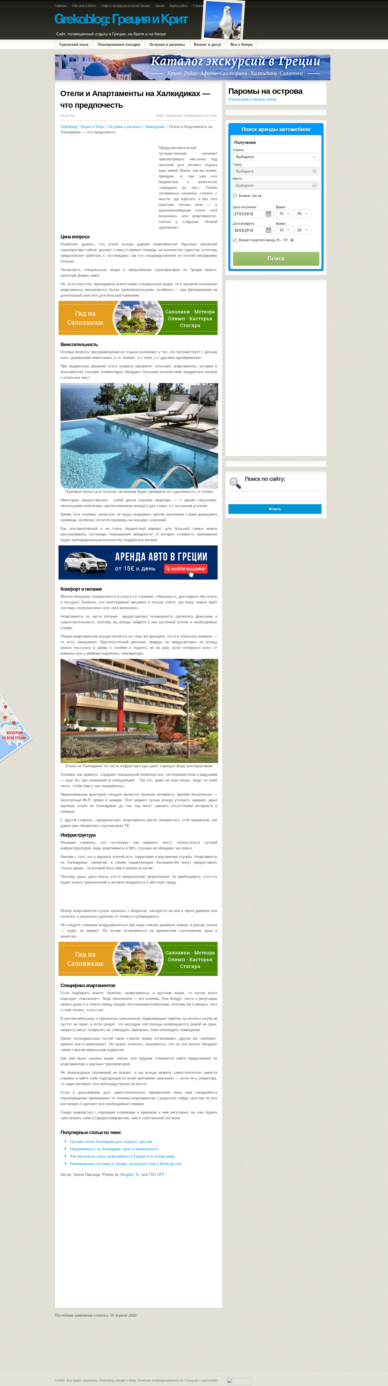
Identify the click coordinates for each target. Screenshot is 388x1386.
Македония (174, 115)
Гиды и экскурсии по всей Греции (126, 5)
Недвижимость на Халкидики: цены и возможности (114, 1148)
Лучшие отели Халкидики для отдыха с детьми (111, 1141)
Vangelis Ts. (130, 1174)
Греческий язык (74, 44)
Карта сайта (178, 5)
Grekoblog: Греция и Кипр (82, 126)
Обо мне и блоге (84, 5)
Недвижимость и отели (200, 115)
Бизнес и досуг (207, 44)
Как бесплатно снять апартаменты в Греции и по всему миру (122, 1156)
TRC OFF (156, 1174)
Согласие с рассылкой (201, 1380)
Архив (159, 5)
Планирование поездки (119, 44)
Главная (60, 5)
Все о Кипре (241, 44)
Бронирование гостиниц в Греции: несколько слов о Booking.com (126, 1163)
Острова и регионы (167, 44)
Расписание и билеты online (252, 99)
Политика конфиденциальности (160, 1380)
